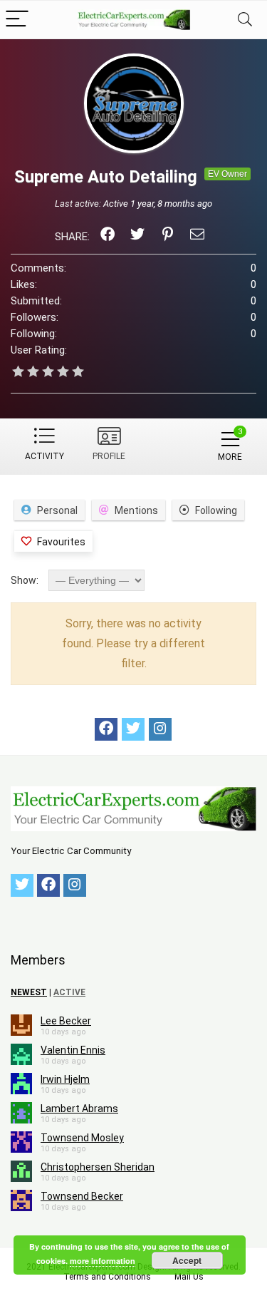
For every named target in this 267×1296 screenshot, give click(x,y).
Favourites (61, 541)
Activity (44, 456)
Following (216, 510)
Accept (186, 1260)
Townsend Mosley (82, 1137)
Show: (24, 580)
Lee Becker (66, 1021)
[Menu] (17, 19)
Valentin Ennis (73, 1050)
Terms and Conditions (107, 1277)
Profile (109, 456)
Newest (29, 992)
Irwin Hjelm (65, 1079)
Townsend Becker (82, 1196)
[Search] (245, 19)
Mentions (136, 510)
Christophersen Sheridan (98, 1167)
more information (102, 1260)
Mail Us (189, 1277)
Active (69, 992)
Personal (57, 510)
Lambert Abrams (79, 1108)
